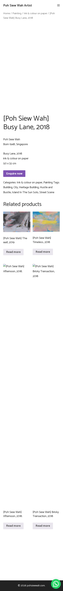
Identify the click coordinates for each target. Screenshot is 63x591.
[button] (56, 584)
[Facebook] (30, 557)
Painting (16, 13)
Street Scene (46, 192)
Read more (13, 252)
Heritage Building (29, 187)
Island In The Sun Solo (25, 192)
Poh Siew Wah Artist (17, 5)
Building (7, 187)
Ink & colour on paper (35, 13)
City (16, 187)
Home (6, 13)
